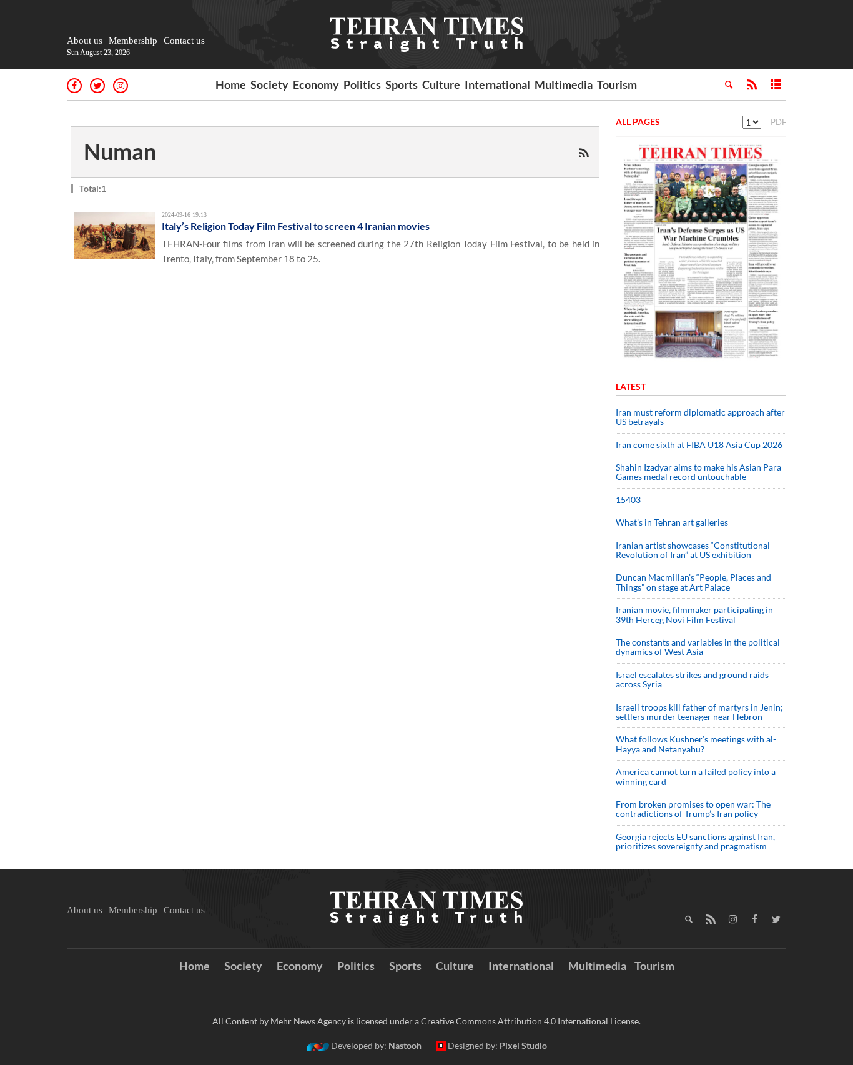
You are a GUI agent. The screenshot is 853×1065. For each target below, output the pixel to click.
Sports (401, 84)
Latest (631, 386)
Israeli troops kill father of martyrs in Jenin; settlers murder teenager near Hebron (699, 712)
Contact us (184, 41)
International (497, 84)
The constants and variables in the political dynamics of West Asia (698, 647)
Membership (133, 41)
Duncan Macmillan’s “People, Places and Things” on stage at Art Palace (693, 582)
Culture (441, 84)
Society (269, 84)
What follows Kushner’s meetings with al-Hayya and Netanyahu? (696, 744)
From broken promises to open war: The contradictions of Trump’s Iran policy (693, 809)
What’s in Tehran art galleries (672, 522)
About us (84, 41)
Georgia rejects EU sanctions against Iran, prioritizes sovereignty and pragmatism (695, 841)
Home (230, 84)
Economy (316, 84)
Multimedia (564, 84)
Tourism (617, 84)
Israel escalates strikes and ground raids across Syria (692, 679)
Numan (120, 151)
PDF (778, 122)
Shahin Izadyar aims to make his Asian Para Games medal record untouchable (698, 472)
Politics (362, 84)
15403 (628, 499)
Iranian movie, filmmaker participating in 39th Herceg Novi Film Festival (694, 614)
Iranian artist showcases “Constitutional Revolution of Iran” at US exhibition (693, 550)
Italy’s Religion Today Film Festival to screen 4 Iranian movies (296, 226)
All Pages (638, 121)
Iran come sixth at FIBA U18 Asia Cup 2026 (699, 444)
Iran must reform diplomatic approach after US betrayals (700, 417)
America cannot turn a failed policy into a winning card (696, 776)
